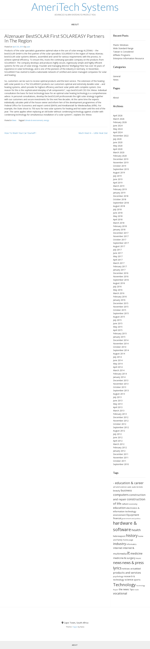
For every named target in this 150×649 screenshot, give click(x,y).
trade (136, 590)
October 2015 (119, 310)
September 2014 (121, 350)
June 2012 (117, 437)
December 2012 (120, 417)
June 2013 (117, 400)
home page (128, 540)
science (129, 579)
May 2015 (117, 326)
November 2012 (120, 420)
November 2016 (120, 276)
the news (124, 589)
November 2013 (120, 383)
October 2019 (119, 165)
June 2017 (117, 253)
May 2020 (117, 145)
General (116, 76)
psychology (118, 576)
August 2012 (119, 430)
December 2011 (120, 454)
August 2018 (119, 206)
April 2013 (117, 407)
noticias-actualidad (131, 568)
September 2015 (121, 313)
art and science (120, 487)
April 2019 (117, 182)
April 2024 (117, 132)
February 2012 (120, 447)
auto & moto (137, 487)
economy (133, 504)
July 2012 (117, 434)
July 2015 (117, 320)
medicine (136, 553)
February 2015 (120, 333)
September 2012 (121, 427)
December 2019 (120, 159)
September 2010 (121, 464)
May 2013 (117, 403)
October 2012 (119, 424)
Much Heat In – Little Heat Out (93, 133)
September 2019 (121, 169)
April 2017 (117, 259)
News (14, 120)
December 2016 (120, 273)
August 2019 (119, 172)
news (117, 562)
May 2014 (117, 363)
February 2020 (120, 155)
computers (121, 495)
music (138, 558)
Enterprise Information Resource (128, 58)
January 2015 (119, 336)
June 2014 (117, 360)
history (132, 535)
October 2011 (119, 460)
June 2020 (117, 142)
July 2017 (117, 249)
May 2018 (117, 216)
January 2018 (119, 229)
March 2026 (118, 118)
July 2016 (117, 286)
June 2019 (117, 179)
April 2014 (117, 367)
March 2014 (118, 370)
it (128, 553)
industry (119, 543)
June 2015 (117, 323)
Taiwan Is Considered (123, 51)
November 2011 (120, 457)
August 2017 (119, 246)
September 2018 (121, 202)
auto (129, 487)
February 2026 (120, 122)
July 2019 (117, 175)
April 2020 (117, 149)
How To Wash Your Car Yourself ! (20, 133)
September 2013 (121, 390)
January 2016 (119, 300)
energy (46, 120)
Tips (131, 589)
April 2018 (117, 219)
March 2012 (118, 444)
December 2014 (120, 340)
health (136, 530)
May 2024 (117, 129)
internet (117, 548)
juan (28, 46)
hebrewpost (119, 536)
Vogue (75, 627)
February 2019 (120, 189)
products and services (127, 572)
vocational (120, 593)
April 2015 (117, 330)
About (75, 24)
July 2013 (117, 397)
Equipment (132, 514)
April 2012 (117, 440)
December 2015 (120, 303)
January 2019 (119, 192)
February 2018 (120, 226)
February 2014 (120, 373)
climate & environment (34, 120)
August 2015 (119, 316)
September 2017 (121, 243)
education (119, 507)
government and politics (131, 519)
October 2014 (119, 346)
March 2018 (118, 222)
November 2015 (120, 306)
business (126, 490)
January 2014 (119, 377)
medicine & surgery (124, 558)
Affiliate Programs (121, 55)
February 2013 (120, 414)
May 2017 (117, 256)
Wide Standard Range (123, 48)
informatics (132, 544)
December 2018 (120, 196)
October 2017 (119, 239)
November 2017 (120, 236)
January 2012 (119, 450)
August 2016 (119, 283)
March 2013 (118, 410)
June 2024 (117, 125)
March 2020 (118, 152)
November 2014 (120, 343)
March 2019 (118, 186)
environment (119, 514)
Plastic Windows (120, 45)
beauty (116, 490)
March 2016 (118, 293)
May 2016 (117, 289)
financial (117, 518)
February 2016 (120, 296)
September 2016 (121, 279)
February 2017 (120, 266)
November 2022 (120, 135)
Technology (124, 584)
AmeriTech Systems (75, 6)
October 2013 (119, 387)
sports (137, 579)
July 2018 (117, 209)
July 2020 (117, 139)
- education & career (128, 483)
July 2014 (117, 357)
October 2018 (119, 199)
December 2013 (120, 380)
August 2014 (119, 353)
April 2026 (117, 115)
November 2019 (120, 162)
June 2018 (117, 212)
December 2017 (120, 232)
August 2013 (119, 393)
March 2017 (118, 263)
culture (125, 503)
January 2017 (119, 269)
